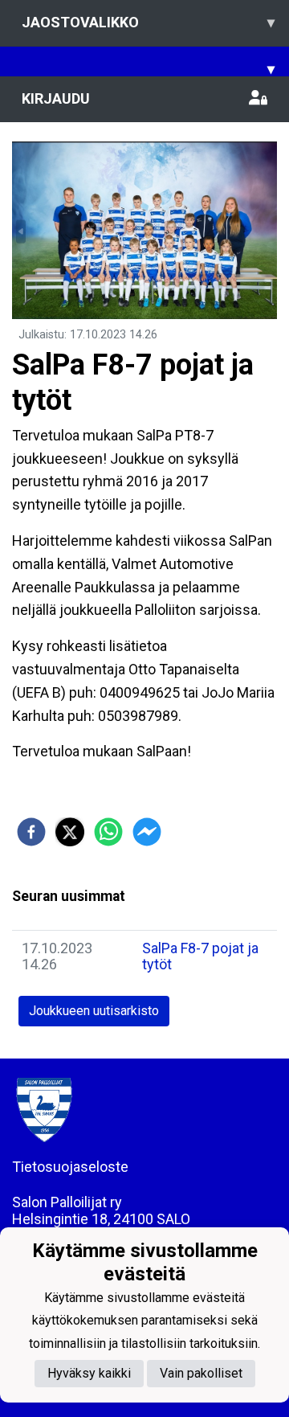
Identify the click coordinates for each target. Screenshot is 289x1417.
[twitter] (69, 831)
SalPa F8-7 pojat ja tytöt (200, 956)
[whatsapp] (108, 831)
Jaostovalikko (148, 22)
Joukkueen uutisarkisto (94, 1010)
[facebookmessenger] (146, 831)
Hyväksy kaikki (89, 1373)
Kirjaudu (56, 98)
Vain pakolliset (201, 1373)
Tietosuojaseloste (70, 1166)
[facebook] (31, 831)
